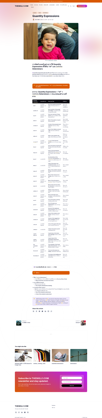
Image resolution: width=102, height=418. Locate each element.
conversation (52, 4)
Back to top (85, 417)
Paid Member (45, 12)
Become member (81, 6)
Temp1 (40, 12)
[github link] (28, 412)
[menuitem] (31, 5)
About (32, 7)
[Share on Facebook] (36, 311)
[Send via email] (48, 311)
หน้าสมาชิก (46, 4)
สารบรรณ (36, 4)
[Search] (68, 6)
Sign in (74, 6)
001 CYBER (37, 19)
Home (31, 4)
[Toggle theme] (70, 6)
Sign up (53, 407)
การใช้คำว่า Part (26, 322)
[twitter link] (16, 412)
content (57, 4)
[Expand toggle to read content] (67, 267)
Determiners (73, 363)
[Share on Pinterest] (39, 311)
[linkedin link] (22, 412)
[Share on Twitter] (33, 311)
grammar (34, 12)
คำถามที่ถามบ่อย (63, 4)
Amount (78, 322)
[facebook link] (19, 412)
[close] (101, 1)
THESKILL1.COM (21, 6)
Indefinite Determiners (57, 363)
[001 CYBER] (33, 20)
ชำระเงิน (40, 4)
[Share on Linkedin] (45, 311)
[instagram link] (25, 412)
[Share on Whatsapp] (42, 311)
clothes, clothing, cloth (39, 363)
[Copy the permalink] (51, 311)
